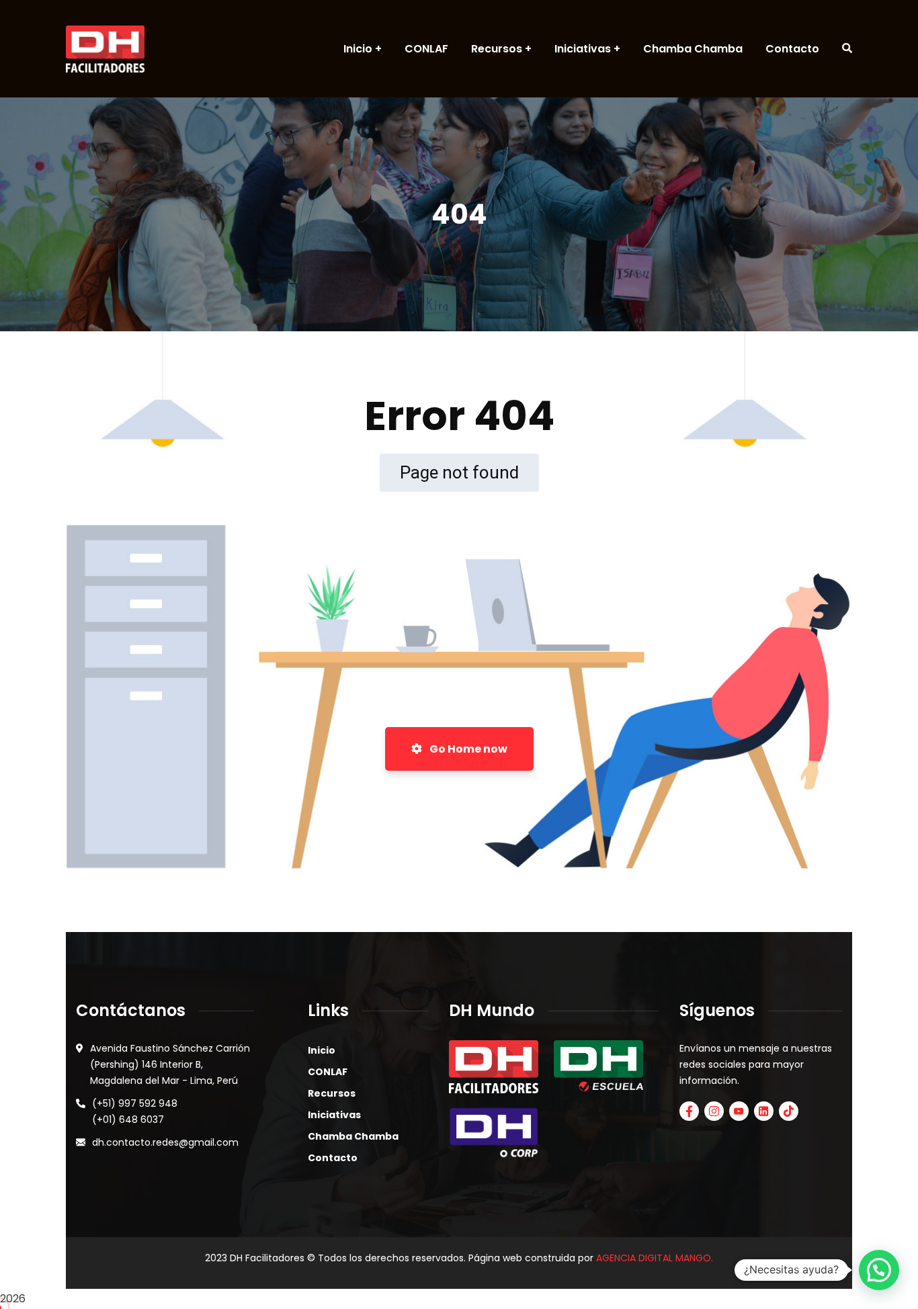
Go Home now (467, 749)
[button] (879, 1270)
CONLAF (327, 1072)
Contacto (333, 1158)
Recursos (332, 1093)
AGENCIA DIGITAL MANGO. (654, 1258)
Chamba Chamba (353, 1136)
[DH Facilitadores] (105, 49)
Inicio (321, 1050)
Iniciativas (334, 1115)
